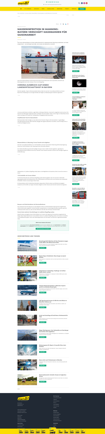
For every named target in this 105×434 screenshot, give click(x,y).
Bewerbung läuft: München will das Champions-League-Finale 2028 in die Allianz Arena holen (53, 241)
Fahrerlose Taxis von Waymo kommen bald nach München (78, 53)
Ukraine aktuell (20, 426)
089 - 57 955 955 (22, 411)
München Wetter (56, 417)
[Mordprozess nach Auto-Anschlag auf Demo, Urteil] (27, 315)
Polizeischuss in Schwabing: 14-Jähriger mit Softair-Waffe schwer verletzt (52, 271)
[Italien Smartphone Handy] (79, 122)
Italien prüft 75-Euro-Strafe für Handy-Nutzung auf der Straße (78, 120)
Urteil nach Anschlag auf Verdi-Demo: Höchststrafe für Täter (53, 316)
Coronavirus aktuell (21, 424)
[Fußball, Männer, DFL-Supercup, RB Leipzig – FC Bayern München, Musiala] (27, 255)
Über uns (54, 402)
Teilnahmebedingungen (21, 419)
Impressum (19, 416)
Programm (55, 399)
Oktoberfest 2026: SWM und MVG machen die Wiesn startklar (79, 165)
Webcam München (56, 419)
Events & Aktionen (56, 401)
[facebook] (82, 3)
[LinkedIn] (65, 24)
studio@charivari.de (23, 409)
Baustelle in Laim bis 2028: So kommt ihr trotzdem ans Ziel (78, 189)
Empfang (54, 407)
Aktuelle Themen (56, 412)
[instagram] (84, 3)
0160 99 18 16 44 (23, 412)
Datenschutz (20, 418)
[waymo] (79, 56)
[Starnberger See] (27, 330)
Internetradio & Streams (57, 397)
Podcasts (54, 424)
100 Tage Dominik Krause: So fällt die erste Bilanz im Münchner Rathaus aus (53, 301)
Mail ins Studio (20, 415)
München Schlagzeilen (57, 414)
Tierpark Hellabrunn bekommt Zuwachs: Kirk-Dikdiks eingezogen (78, 98)
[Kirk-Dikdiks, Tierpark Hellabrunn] (79, 101)
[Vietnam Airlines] (27, 285)
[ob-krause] (27, 300)
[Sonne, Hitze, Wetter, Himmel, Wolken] (27, 345)
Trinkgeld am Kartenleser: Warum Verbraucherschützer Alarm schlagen (78, 143)
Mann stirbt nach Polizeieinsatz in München (50, 360)
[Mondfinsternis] (79, 79)
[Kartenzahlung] (79, 146)
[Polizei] (27, 270)
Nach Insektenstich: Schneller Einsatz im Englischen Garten (52, 375)
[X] (63, 24)
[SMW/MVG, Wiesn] (79, 167)
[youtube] (87, 3)
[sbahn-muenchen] (79, 191)
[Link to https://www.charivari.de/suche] (79, 3)
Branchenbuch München (57, 420)
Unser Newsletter (56, 404)
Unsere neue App (56, 405)
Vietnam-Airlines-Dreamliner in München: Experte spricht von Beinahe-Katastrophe (52, 286)
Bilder (54, 426)
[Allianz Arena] (27, 240)
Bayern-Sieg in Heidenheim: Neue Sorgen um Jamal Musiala (52, 256)
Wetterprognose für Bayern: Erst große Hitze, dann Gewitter (52, 345)
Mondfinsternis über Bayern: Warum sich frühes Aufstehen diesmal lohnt (78, 76)
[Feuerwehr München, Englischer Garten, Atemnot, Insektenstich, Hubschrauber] (27, 374)
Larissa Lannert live (38, 226)
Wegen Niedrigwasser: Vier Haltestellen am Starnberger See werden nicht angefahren (53, 331)
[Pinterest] (68, 24)
